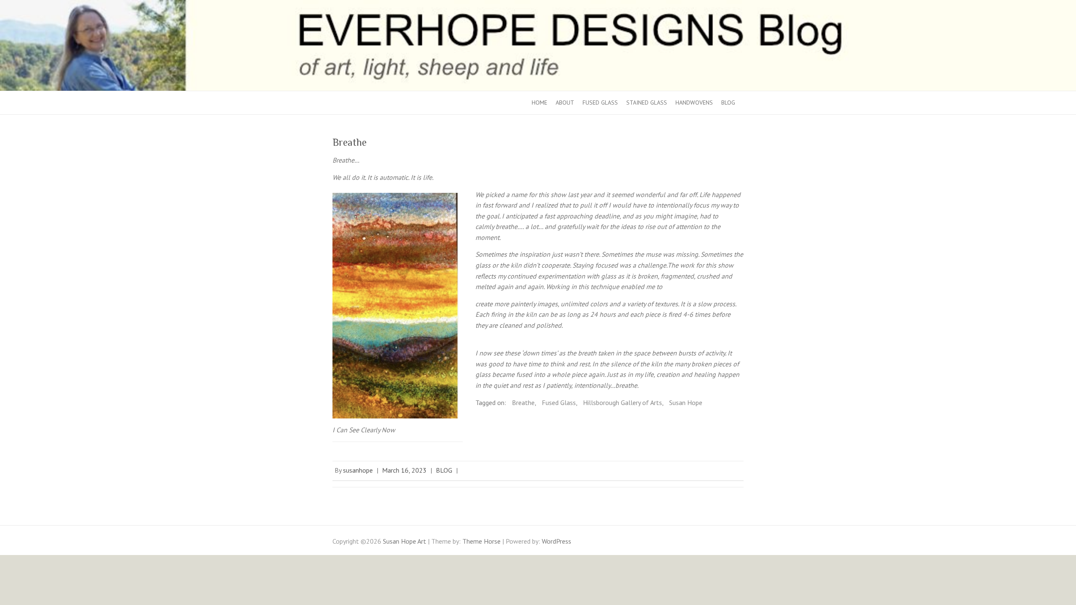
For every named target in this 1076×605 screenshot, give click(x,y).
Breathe (523, 402)
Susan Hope (685, 402)
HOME (539, 102)
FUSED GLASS (600, 102)
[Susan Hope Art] (538, 5)
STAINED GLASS (646, 102)
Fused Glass (559, 402)
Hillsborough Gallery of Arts (622, 402)
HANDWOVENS (694, 102)
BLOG (728, 102)
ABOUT (565, 102)
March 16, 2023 (404, 470)
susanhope (358, 470)
